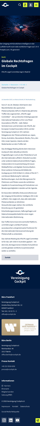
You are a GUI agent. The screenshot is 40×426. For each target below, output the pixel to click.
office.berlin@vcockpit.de (11, 354)
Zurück (7, 257)
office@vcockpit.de (9, 314)
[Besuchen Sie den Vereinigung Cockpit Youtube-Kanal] (17, 420)
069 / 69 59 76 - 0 (11, 311)
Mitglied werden (8, 392)
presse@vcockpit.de (9, 369)
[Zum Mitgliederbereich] (30, 5)
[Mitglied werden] (25, 5)
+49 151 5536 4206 (8, 366)
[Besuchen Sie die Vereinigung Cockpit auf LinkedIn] (10, 420)
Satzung (5, 395)
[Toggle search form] (19, 5)
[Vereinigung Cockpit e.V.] (8, 5)
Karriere (7, 386)
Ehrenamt (5, 389)
